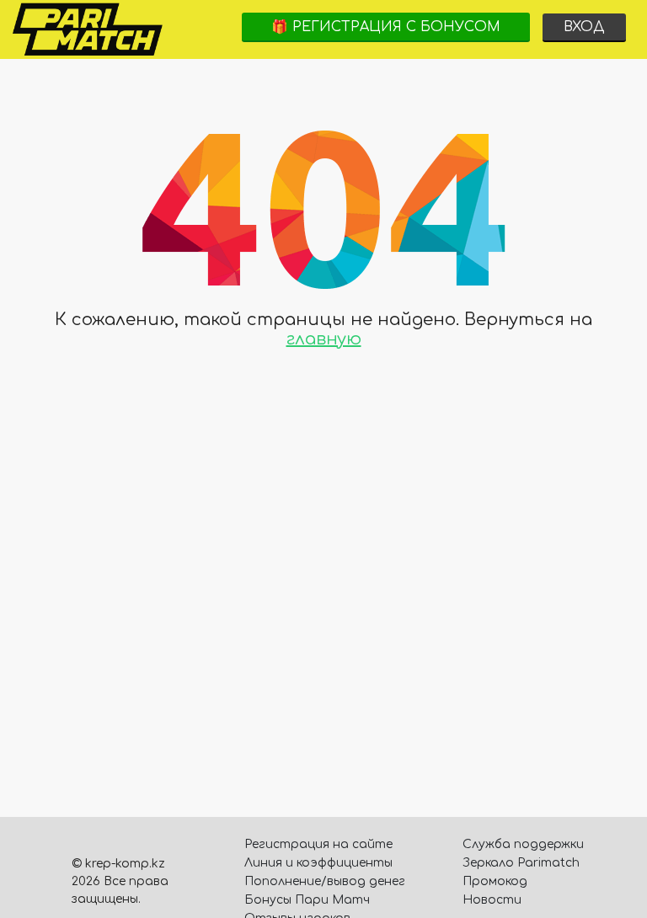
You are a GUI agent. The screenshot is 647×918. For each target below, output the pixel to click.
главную (323, 339)
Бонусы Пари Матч (307, 900)
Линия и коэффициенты (318, 863)
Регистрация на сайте (318, 844)
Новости (492, 900)
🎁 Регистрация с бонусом (385, 27)
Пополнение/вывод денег (324, 881)
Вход (584, 27)
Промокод (495, 881)
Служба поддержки (523, 844)
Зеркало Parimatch (521, 863)
